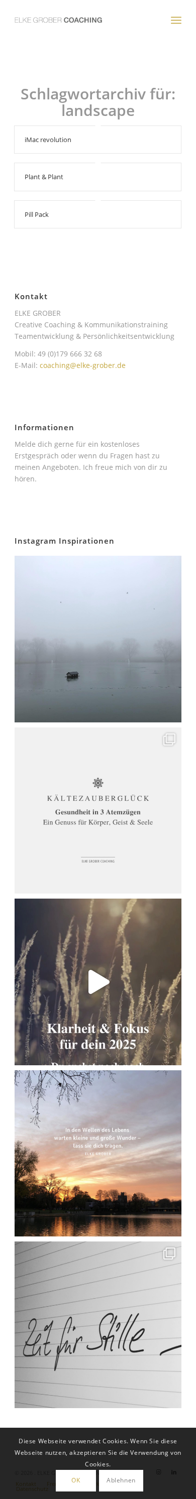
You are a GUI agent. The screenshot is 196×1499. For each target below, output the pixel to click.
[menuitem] (176, 20)
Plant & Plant (44, 176)
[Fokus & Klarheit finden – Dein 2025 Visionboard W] (98, 982)
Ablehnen (121, 1480)
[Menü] (176, 20)
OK (75, 1480)
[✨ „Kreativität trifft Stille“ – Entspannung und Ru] (98, 1324)
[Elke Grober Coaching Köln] (81, 20)
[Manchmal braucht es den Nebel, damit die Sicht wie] (98, 639)
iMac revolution (48, 139)
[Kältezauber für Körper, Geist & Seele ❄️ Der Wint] (98, 810)
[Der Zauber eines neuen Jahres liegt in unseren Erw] (98, 1153)
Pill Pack (37, 214)
